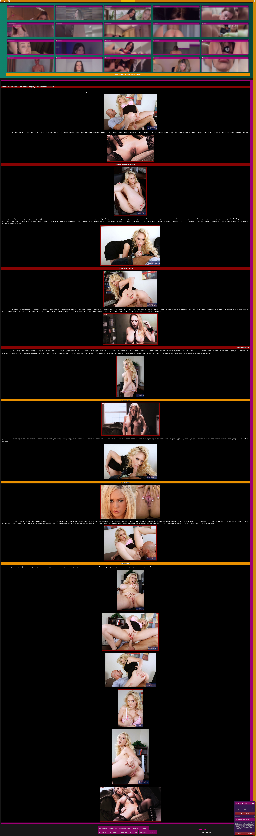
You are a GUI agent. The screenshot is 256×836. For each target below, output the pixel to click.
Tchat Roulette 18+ (103, 828)
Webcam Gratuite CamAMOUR (206, 831)
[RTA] (253, 816)
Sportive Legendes (143, 832)
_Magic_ (205, 23)
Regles (205, 829)
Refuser (240, 833)
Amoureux (133, 1)
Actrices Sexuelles (123, 832)
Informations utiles (113, 828)
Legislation (200, 829)
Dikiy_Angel (205, 57)
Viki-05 (156, 23)
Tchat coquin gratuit (113, 832)
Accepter (250, 833)
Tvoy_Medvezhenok (207, 40)
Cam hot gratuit (153, 832)
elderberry (59, 40)
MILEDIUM (59, 23)
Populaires (123, 1)
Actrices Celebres (135, 828)
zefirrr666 (108, 57)
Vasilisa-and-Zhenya (61, 6)
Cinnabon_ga (11, 6)
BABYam (59, 57)
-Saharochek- (108, 23)
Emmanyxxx (157, 6)
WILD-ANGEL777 (12, 23)
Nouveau (128, 1)
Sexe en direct (145, 828)
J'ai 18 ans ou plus (245, 813)
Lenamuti (157, 57)
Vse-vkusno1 (206, 6)
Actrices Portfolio (102, 832)
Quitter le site (237, 816)
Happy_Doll (108, 40)
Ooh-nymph (11, 57)
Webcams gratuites (133, 832)
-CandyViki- (157, 40)
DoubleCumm (11, 40)
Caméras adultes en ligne (124, 828)
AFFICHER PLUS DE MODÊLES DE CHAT (128, 74)
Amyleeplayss (109, 6)
